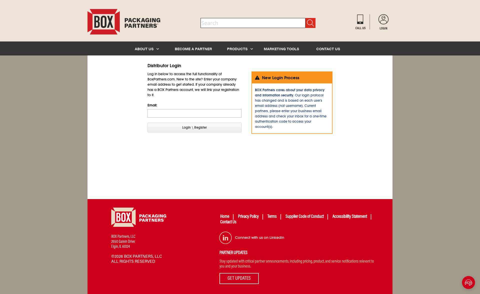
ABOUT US (144, 48)
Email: (152, 105)
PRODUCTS (237, 48)
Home (224, 217)
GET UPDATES (239, 278)
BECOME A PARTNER (193, 48)
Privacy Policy (248, 217)
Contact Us (228, 222)
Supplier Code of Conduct (305, 217)
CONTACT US (328, 48)
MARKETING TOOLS (281, 48)
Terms (272, 217)
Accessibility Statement (349, 217)
